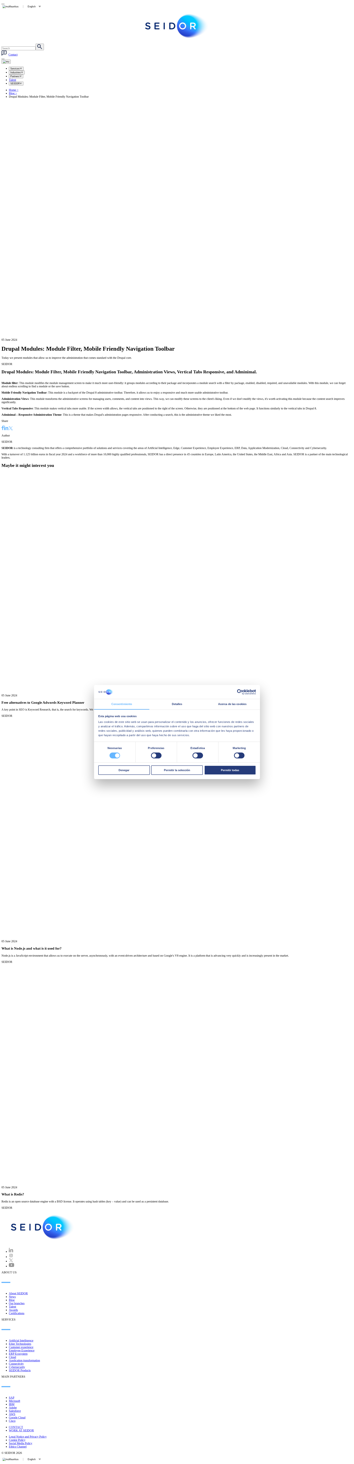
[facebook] (2, 428)
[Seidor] (177, 26)
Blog (13, 93)
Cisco (12, 1420)
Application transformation (24, 1360)
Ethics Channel (18, 1446)
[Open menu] (6, 62)
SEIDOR (15, 83)
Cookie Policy (17, 1440)
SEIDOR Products (20, 1370)
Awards (13, 1310)
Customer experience (21, 1347)
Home (13, 90)
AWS (12, 1414)
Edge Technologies (20, 1343)
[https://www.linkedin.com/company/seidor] (11, 1251)
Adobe (13, 1407)
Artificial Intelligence (21, 1340)
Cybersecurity (17, 1367)
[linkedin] (6, 428)
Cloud (12, 1357)
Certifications (16, 1313)
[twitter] (10, 428)
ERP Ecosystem (18, 1353)
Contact (13, 54)
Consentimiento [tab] (121, 704)
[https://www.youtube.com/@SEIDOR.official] (11, 1266)
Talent (12, 79)
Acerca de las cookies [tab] (232, 704)
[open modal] (2, 4)
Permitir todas (230, 770)
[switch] (156, 755)
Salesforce (15, 1410)
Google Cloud (17, 1417)
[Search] (40, 47)
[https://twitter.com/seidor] (11, 1261)
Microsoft (14, 1400)
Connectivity (16, 1363)
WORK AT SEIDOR (21, 1430)
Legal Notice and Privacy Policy (28, 1436)
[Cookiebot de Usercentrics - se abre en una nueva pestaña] (240, 692)
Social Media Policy (20, 1443)
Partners (14, 76)
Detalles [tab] (177, 704)
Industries (15, 72)
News (12, 1296)
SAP (11, 1397)
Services (15, 68)
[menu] (2, 58)
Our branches (17, 1303)
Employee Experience (21, 1350)
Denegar (124, 770)
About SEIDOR (18, 1293)
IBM (11, 1404)
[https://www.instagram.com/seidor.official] (11, 1256)
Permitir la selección (177, 770)
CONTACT (16, 1427)
